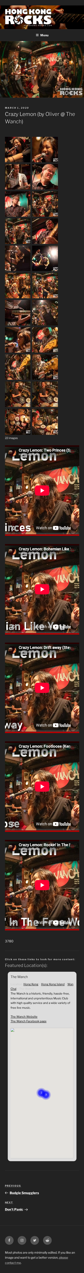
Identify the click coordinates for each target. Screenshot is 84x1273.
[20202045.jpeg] (18, 243)
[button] (45, 1089)
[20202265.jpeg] (45, 379)
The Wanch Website (24, 1016)
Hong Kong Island (53, 984)
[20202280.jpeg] (18, 434)
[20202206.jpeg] (18, 352)
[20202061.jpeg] (45, 243)
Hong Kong (30, 984)
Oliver (52, 114)
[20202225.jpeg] (45, 352)
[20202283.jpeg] (45, 434)
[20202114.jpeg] (45, 298)
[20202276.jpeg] (45, 407)
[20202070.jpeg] (18, 271)
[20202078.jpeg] (45, 271)
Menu (44, 35)
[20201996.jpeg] (45, 162)
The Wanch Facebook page (29, 1021)
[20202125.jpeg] (45, 325)
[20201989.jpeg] (18, 162)
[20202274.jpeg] (18, 407)
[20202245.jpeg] (18, 379)
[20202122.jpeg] (18, 325)
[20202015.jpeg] (45, 189)
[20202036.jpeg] (18, 216)
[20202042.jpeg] (45, 216)
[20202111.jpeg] (18, 298)
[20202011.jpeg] (18, 189)
